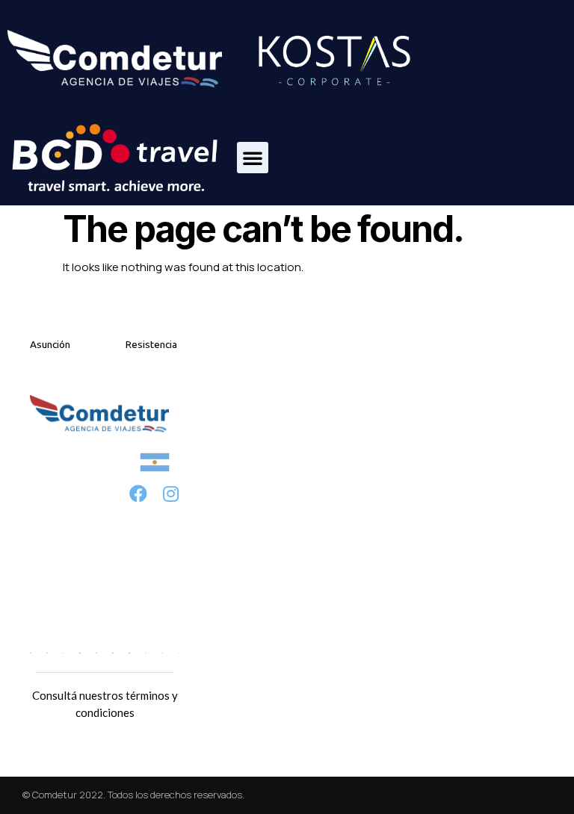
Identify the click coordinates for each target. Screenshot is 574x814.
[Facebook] (139, 493)
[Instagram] (171, 493)
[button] (252, 157)
